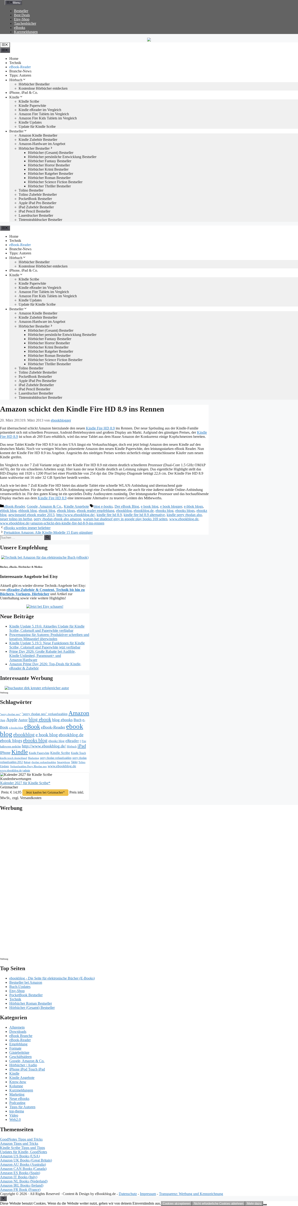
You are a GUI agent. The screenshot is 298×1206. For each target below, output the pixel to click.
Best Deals (22, 15)
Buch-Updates (19, 987)
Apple (11, 719)
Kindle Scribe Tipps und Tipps (22, 1148)
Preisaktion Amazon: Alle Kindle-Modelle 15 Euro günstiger (48, 532)
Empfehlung (18, 1044)
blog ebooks (62, 719)
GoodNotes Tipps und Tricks (21, 1139)
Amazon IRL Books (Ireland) (21, 1185)
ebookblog (124, 511)
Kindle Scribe (60, 753)
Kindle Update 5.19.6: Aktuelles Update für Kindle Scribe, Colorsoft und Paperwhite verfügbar (47, 628)
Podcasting (17, 1103)
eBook (32, 726)
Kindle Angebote (76, 506)
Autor (23, 720)
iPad (82, 745)
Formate (15, 1048)
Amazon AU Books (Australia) (23, 1164)
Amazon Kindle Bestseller (38, 135)
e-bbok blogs (193, 506)
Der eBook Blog (127, 506)
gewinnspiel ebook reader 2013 (31, 515)
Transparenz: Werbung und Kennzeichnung (191, 1194)
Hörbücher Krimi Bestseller (48, 169)
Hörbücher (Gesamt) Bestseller (50, 153)
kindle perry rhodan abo (184, 515)
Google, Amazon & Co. (44, 506)
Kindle (14, 97)
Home (13, 59)
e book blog (149, 506)
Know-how (17, 1082)
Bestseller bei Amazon (25, 982)
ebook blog (47, 511)
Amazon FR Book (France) (20, 1190)
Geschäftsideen (20, 1057)
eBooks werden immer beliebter (27, 528)
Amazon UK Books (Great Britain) (26, 1160)
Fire (84, 741)
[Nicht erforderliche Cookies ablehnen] (265, 1204)
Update (4, 766)
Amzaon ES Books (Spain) (20, 1173)
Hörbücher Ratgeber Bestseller (50, 174)
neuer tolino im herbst (16, 519)
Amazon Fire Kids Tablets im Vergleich (48, 118)
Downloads (17, 1032)
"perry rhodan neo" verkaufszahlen (45, 714)
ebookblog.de (144, 511)
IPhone (5, 752)
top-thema (16, 1111)
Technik (15, 63)
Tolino (81, 762)
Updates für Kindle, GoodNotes (23, 1152)
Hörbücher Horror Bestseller (49, 165)
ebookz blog (56, 741)
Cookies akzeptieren (176, 1203)
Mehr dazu (254, 1203)
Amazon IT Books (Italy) (18, 1177)
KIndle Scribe (29, 101)
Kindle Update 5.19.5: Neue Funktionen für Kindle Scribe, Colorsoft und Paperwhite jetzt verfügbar (47, 645)
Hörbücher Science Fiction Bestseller (55, 182)
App (2, 720)
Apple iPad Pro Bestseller (37, 203)
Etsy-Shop (21, 19)
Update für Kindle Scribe (37, 126)
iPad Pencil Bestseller (34, 211)
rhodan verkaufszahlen (43, 762)
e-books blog (16, 727)
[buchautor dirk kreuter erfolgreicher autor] (37, 688)
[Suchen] (47, 537)
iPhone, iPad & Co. (23, 93)
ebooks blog (164, 511)
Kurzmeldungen (26, 32)
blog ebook (40, 719)
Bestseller (21, 11)
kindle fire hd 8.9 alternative (144, 515)
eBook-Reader (20, 67)
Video (13, 1115)
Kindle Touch (78, 753)
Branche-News (20, 71)
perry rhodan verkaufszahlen (55, 758)
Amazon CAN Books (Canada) (23, 1169)
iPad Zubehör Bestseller (36, 207)
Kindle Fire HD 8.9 (100, 428)
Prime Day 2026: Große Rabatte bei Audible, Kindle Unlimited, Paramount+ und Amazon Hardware (42, 655)
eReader (72, 741)
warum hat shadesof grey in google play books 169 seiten (125, 519)
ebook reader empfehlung (95, 511)
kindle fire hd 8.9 (109, 515)
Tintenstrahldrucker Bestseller (40, 220)
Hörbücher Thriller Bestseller (49, 186)
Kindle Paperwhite (32, 106)
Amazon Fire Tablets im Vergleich (44, 114)
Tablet (74, 762)
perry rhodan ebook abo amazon (57, 519)
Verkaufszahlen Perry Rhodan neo (28, 766)
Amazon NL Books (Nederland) (23, 1181)
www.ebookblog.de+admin (15, 770)
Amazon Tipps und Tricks (19, 1143)
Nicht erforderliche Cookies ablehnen (218, 1203)
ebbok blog (8, 511)
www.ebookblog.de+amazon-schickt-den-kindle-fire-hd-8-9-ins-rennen (52, 523)
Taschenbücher (25, 23)
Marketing (33, 758)
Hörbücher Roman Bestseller (49, 178)
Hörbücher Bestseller (34, 84)
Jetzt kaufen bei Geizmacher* (45, 792)
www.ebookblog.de (183, 519)
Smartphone (63, 762)
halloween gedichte (10, 746)
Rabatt (27, 762)
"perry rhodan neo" (10, 714)
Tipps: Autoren (20, 75)
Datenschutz (128, 1194)
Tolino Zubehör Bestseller (38, 194)
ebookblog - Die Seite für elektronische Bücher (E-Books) (52, 978)
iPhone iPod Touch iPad (27, 1069)
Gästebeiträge (19, 1052)
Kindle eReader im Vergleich (40, 110)
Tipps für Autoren (22, 1107)
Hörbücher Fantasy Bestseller (49, 161)
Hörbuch (15, 80)
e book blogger (171, 506)
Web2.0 (15, 1120)
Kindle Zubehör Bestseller (38, 140)
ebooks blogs (185, 511)
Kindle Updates (30, 122)
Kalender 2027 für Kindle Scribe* (25, 783)
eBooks (19, 28)
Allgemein (17, 1027)
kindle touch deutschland (13, 758)
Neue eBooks (19, 1099)
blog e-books (103, 506)
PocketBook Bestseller (35, 199)
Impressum (148, 1194)
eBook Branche (20, 1036)
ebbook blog (27, 511)
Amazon (78, 713)
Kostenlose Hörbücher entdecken (43, 88)
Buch (77, 720)
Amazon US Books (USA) (20, 1156)
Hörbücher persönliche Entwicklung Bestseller (62, 157)
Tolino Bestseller (31, 190)
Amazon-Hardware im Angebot (42, 144)
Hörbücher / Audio (23, 1065)
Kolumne (16, 1086)
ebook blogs (66, 511)
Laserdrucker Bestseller (36, 215)
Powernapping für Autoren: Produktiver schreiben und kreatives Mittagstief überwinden (49, 637)
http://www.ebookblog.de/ (75, 515)
